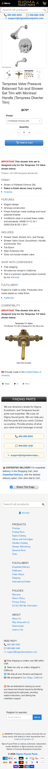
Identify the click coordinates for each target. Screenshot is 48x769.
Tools (14, 553)
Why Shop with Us (20, 622)
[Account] (37, 3)
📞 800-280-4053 (12, 644)
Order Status (18, 574)
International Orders (21, 581)
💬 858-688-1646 (12, 648)
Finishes (8, 191)
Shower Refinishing (21, 546)
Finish (9, 115)
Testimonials (18, 625)
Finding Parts (18, 531)
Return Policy (18, 598)
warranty (15, 277)
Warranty (16, 594)
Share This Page (25, 487)
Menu (7, 3)
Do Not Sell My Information (24, 605)
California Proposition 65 (24, 739)
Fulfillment (9, 297)
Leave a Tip (17, 629)
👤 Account (24, 512)
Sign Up (37, 717)
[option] (9, 74)
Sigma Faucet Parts (27, 754)
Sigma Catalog (19, 535)
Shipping (16, 577)
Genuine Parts (18, 550)
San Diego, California (32, 677)
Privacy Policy (19, 601)
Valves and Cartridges (22, 539)
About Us (16, 618)
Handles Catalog (20, 542)
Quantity (24, 127)
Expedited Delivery (21, 566)
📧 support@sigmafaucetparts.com (20, 651)
